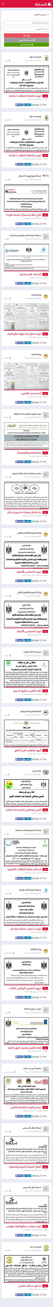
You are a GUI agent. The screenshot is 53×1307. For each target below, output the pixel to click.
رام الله (6, 298)
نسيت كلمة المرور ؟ (26, 40)
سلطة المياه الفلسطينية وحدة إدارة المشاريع (25, 236)
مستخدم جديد (26, 44)
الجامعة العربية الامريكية (31, 711)
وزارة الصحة (36, 295)
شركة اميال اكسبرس (32, 1128)
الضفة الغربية (8, 953)
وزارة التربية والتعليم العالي (29, 533)
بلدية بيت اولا (35, 57)
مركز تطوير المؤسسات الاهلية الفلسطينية (27, 415)
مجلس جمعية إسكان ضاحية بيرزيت (26, 473)
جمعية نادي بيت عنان (32, 1068)
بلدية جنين (36, 771)
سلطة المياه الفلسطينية (30, 890)
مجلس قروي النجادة (32, 1009)
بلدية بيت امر (35, 1247)
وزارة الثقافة (35, 949)
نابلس (6, 179)
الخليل (6, 60)
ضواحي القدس (8, 1072)
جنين (5, 715)
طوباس (6, 893)
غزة (5, 239)
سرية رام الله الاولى (32, 652)
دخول (27, 35)
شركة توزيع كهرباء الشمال (30, 176)
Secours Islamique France (28, 830)
